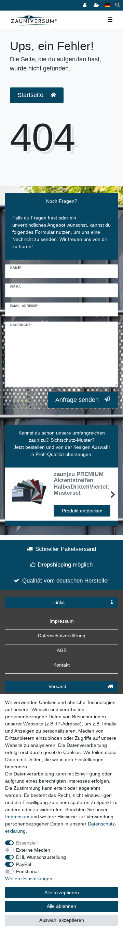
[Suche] (117, 5)
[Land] (107, 5)
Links (59, 602)
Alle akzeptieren (61, 892)
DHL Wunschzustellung (41, 857)
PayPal (23, 864)
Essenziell (27, 843)
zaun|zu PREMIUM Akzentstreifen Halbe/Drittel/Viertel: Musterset (81, 483)
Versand (57, 686)
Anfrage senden (77, 399)
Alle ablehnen (61, 906)
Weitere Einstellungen (28, 878)
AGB (62, 650)
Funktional (27, 871)
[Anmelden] (85, 5)
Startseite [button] (31, 95)
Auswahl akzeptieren (61, 920)
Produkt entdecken (82, 510)
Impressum (62, 621)
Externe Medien (33, 850)
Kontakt (61, 665)
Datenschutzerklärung (61, 635)
